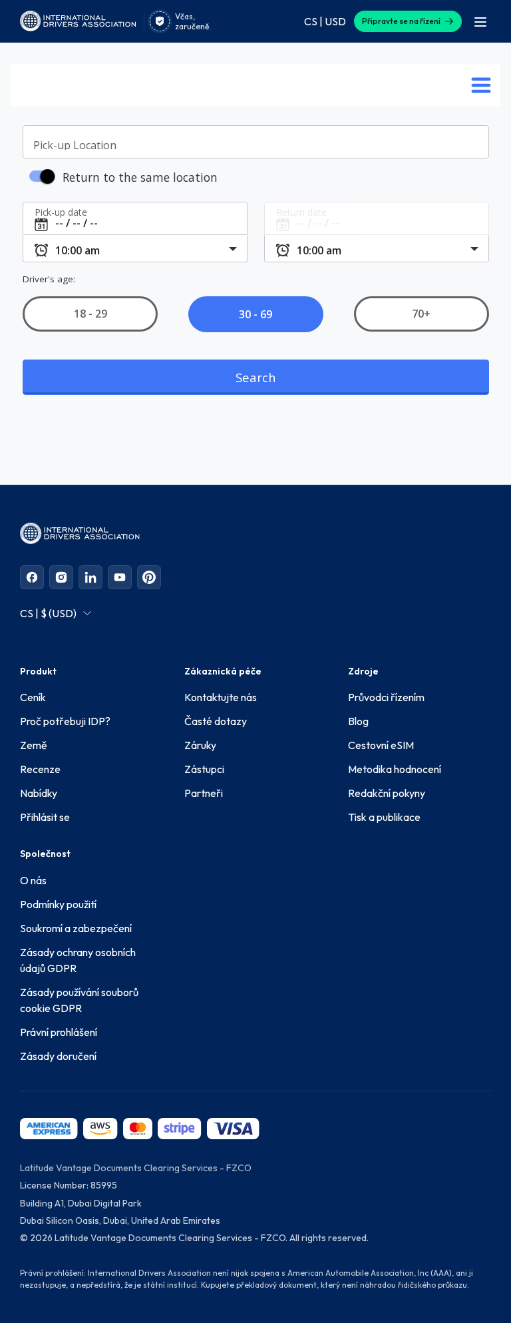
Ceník (33, 697)
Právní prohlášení (58, 1032)
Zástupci (204, 769)
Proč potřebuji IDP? (65, 721)
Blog (358, 721)
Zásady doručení (58, 1056)
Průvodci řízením (386, 697)
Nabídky (38, 793)
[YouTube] (120, 577)
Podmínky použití (58, 904)
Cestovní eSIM (381, 745)
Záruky (200, 745)
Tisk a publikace (384, 817)
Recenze (40, 769)
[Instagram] (61, 577)
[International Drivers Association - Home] (78, 21)
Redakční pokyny (386, 793)
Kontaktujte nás (220, 697)
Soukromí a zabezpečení (76, 928)
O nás (33, 880)
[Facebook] (32, 577)
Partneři (203, 793)
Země (33, 745)
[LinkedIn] (90, 577)
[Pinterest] (149, 577)
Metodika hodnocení (394, 769)
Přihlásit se (45, 817)
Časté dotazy (215, 721)
